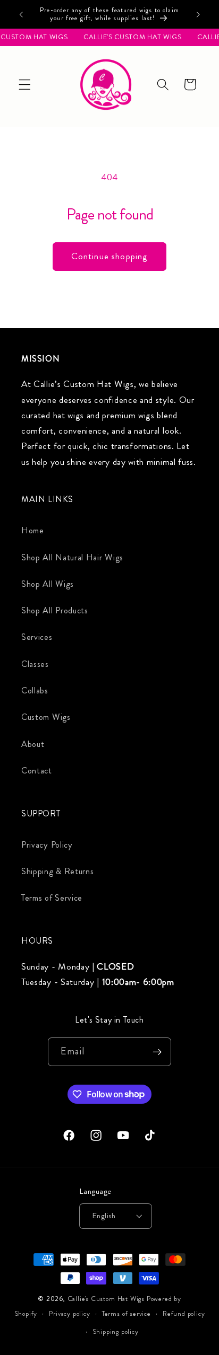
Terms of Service (51, 898)
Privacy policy (69, 1313)
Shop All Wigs (47, 584)
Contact (36, 770)
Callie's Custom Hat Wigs (106, 1299)
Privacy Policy (47, 845)
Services (37, 637)
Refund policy (184, 1313)
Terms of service (126, 1313)
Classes (35, 664)
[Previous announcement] (20, 14)
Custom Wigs (46, 717)
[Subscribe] (157, 1051)
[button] (24, 84)
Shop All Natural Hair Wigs (72, 557)
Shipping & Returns (57, 871)
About (32, 744)
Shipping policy (115, 1331)
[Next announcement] (198, 14)
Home (32, 530)
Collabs (34, 690)
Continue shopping (109, 256)
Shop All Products (54, 610)
